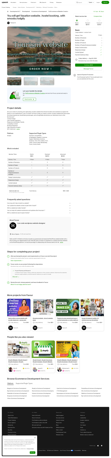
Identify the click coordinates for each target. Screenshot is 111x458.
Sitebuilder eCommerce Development (17, 393)
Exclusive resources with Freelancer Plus (42, 427)
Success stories (60, 417)
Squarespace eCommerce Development (67, 393)
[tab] (10, 383)
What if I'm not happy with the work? (21, 284)
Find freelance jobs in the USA (39, 422)
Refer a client (59, 429)
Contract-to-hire (12, 432)
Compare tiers (98, 16)
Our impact (83, 425)
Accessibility (77, 450)
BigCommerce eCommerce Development (18, 391)
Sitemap (84, 450)
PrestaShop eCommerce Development (91, 388)
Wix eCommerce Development (89, 391)
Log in (98, 2)
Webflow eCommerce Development (90, 393)
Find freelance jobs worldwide (39, 420)
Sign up (105, 2)
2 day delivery (39, 322)
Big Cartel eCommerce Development (91, 396)
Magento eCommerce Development (16, 388)
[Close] (35, 438)
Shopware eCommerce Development (17, 396)
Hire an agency (12, 422)
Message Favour (88, 69)
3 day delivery (14, 322)
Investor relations (84, 420)
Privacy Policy (42, 450)
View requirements (16, 260)
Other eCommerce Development (16, 398)
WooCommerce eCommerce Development (43, 391)
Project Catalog (6, 7)
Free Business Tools (61, 432)
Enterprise (10, 425)
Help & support (60, 415)
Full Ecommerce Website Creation (35, 93)
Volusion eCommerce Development (41, 393)
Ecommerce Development (39, 11)
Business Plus (11, 427)
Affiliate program (60, 427)
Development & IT (15, 11)
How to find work (36, 415)
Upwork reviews (60, 420)
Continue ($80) (88, 65)
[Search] (77, 2)
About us (82, 415)
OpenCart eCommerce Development (66, 388)
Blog (57, 425)
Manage (33, 452)
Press (81, 427)
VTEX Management (62, 391)
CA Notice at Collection (53, 450)
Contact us (83, 429)
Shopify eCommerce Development (41, 388)
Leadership (83, 417)
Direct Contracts (12, 434)
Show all (15, 276)
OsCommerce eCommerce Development (67, 396)
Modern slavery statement (87, 434)
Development (26, 11)
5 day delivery (14, 364)
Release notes (59, 434)
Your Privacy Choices (66, 450)
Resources (59, 422)
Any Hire (10, 429)
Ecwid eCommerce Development (40, 396)
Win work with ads (36, 425)
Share (102, 11)
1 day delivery (88, 322)
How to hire (11, 415)
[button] (15, 162)
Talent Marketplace (13, 417)
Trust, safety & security (86, 432)
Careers (82, 422)
